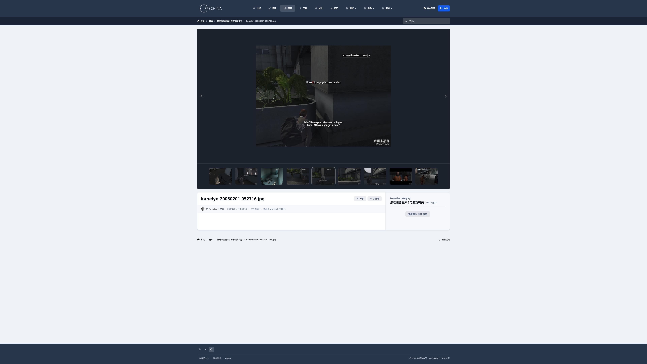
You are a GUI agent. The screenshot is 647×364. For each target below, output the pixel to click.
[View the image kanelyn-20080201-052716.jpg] (323, 176)
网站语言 (203, 358)
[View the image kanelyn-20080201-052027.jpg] (426, 176)
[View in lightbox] (323, 96)
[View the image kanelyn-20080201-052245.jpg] (401, 176)
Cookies (229, 358)
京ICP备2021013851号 (439, 358)
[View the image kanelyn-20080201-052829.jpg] (298, 176)
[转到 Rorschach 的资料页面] (202, 209)
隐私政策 (217, 358)
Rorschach (214, 208)
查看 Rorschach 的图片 (274, 208)
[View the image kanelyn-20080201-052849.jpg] (272, 176)
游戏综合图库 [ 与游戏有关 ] (408, 202)
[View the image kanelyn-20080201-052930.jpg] (246, 176)
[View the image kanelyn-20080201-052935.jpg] (220, 176)
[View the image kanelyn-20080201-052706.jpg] (349, 176)
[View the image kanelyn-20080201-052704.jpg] (375, 176)
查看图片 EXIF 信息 (417, 214)
